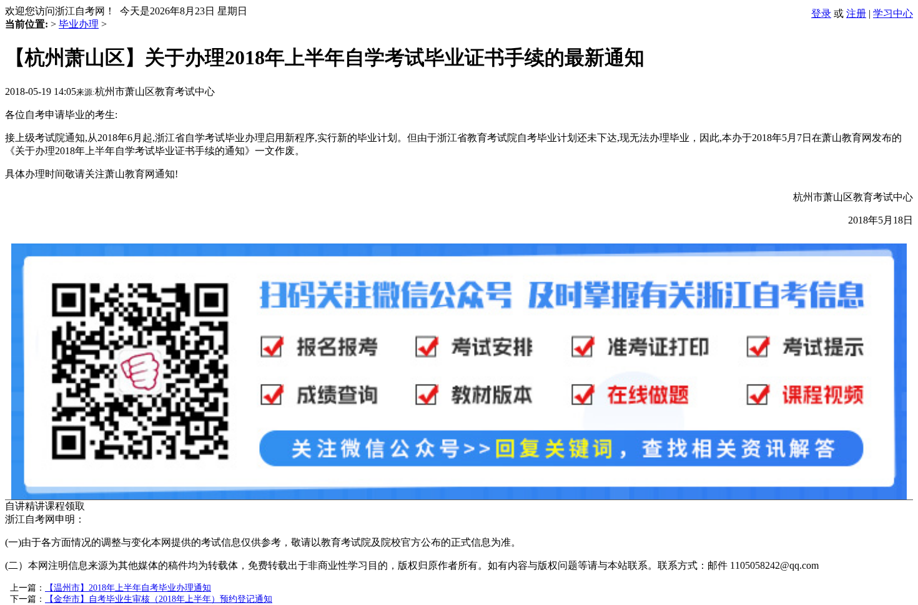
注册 (856, 13)
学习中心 (893, 13)
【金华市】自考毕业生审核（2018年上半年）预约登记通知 (158, 599)
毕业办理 (79, 24)
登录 (821, 13)
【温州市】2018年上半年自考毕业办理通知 (128, 588)
